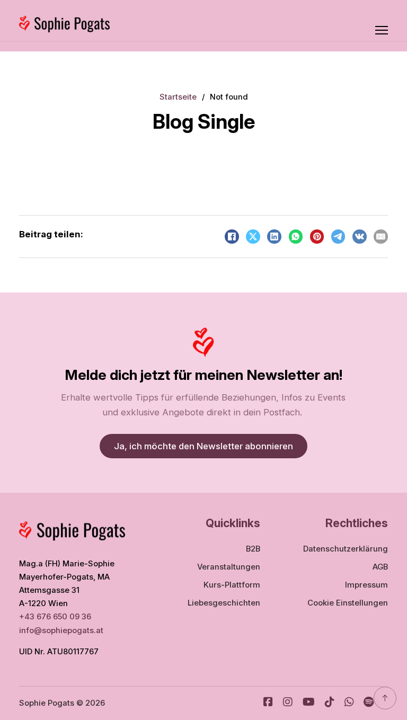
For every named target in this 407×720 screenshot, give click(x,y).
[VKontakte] (359, 236)
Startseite (178, 97)
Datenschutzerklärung (345, 549)
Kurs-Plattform (232, 585)
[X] (253, 236)
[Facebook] (232, 236)
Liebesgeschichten (224, 603)
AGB (380, 567)
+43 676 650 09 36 (55, 616)
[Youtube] (309, 703)
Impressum (366, 585)
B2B (253, 549)
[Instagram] (288, 703)
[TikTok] (329, 703)
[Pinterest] (317, 236)
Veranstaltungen (228, 567)
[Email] (381, 236)
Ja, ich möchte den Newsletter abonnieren (203, 446)
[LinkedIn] (274, 236)
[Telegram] (338, 236)
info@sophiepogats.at (62, 630)
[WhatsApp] (296, 236)
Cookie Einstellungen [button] (347, 603)
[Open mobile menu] (381, 30)
